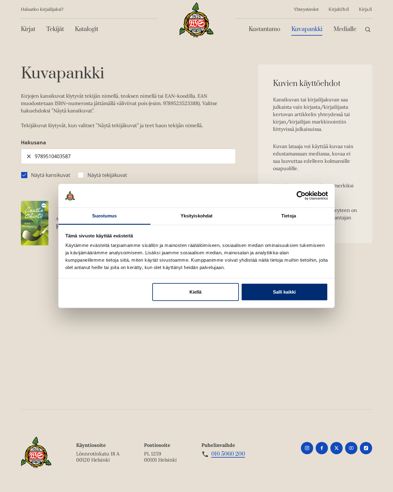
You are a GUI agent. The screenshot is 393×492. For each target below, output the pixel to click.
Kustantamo (264, 29)
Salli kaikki (284, 292)
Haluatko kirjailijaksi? (42, 9)
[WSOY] (196, 20)
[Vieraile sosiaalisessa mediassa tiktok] (366, 448)
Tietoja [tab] (288, 215)
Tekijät (55, 29)
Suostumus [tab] (104, 215)
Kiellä (195, 292)
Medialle (344, 29)
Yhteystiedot (306, 9)
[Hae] (367, 29)
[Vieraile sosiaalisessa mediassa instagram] (307, 448)
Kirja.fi (365, 9)
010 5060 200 (228, 454)
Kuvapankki (306, 29)
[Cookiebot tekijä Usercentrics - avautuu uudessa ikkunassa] (301, 195)
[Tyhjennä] (29, 156)
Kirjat (28, 29)
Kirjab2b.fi (339, 9)
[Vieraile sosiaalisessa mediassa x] (336, 448)
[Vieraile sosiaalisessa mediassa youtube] (351, 448)
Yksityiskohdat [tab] (196, 215)
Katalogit (86, 29)
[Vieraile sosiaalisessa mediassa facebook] (322, 448)
